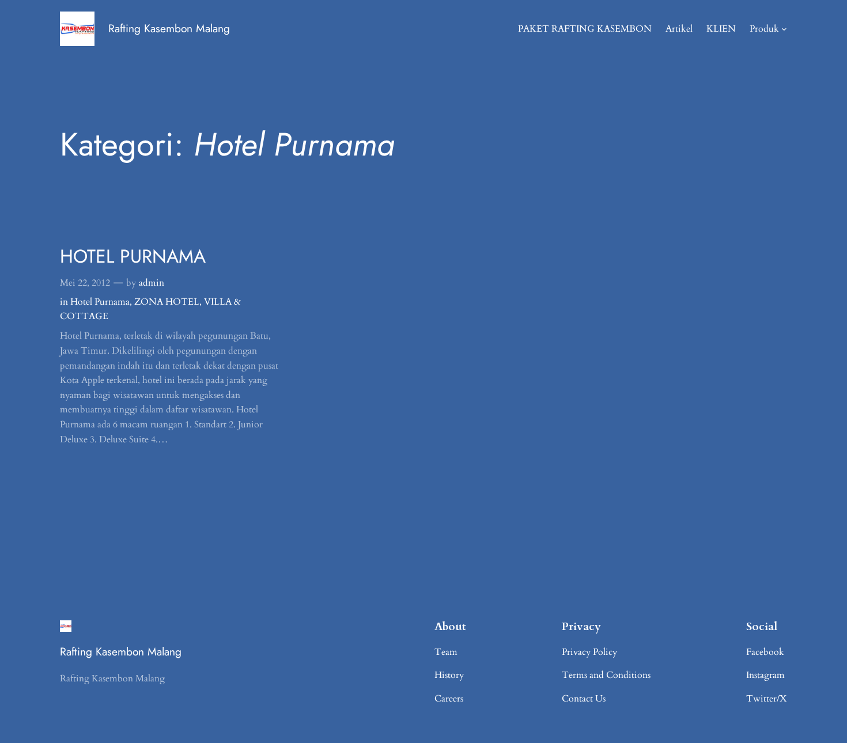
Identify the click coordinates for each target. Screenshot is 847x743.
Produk (764, 28)
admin (151, 282)
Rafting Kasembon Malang (169, 28)
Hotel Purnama (100, 301)
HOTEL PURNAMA (133, 256)
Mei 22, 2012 (85, 282)
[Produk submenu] (784, 29)
